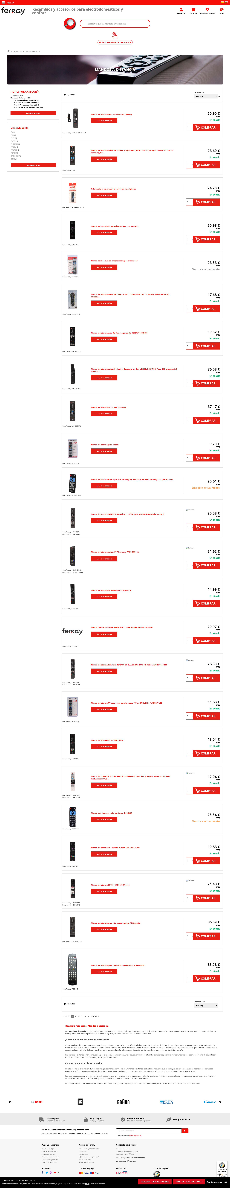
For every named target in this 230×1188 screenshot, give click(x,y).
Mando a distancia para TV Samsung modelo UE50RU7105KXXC (119, 333)
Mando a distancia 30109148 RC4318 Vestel (110, 885)
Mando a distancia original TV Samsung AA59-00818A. (115, 552)
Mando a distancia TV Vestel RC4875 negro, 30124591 (115, 226)
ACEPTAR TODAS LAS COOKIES (189, 1181)
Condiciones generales (50, 1159)
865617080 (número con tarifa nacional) (130, 1158)
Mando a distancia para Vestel (104, 444)
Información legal (48, 1148)
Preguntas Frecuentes (50, 1162)
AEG (12, 135)
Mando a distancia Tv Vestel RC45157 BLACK (111, 590)
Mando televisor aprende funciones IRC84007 (111, 813)
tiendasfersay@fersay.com (126, 1161)
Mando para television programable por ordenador (114, 261)
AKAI (12, 138)
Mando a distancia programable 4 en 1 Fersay (111, 114)
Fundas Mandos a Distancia (25, 100)
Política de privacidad (49, 1151)
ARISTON (14, 150)
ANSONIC (14, 144)
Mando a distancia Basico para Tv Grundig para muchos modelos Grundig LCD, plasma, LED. (132, 479)
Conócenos (83, 1151)
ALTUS (13, 141)
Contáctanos (83, 1154)
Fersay (13, 11)
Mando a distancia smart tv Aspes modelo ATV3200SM (115, 923)
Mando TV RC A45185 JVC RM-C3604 (107, 740)
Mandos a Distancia (33, 51)
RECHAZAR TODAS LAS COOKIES (155, 1181)
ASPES (13, 153)
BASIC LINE (15, 156)
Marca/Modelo (19, 128)
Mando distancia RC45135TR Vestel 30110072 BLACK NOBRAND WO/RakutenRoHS (127, 514)
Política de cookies (48, 1154)
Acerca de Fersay (87, 1145)
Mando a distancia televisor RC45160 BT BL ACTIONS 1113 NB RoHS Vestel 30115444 (129, 665)
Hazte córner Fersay (86, 1162)
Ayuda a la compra (50, 1145)
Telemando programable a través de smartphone (113, 189)
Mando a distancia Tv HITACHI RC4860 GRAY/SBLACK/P (115, 847)
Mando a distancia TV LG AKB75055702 (108, 407)
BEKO (13, 159)
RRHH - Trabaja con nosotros (89, 1148)
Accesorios (18, 51)
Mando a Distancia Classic (24, 105)
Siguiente (94, 1016)
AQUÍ (87, 1184)
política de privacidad (135, 1135)
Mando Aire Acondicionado (25, 102)
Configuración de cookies (51, 1157)
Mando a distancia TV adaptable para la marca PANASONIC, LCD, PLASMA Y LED (126, 703)
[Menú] (226, 1162)
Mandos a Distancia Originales (26, 107)
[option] (28, 1102)
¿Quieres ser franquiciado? (89, 1157)
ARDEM (13, 147)
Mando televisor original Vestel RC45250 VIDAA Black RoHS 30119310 (122, 627)
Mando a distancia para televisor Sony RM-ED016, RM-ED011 (118, 965)
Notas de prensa (85, 1159)
